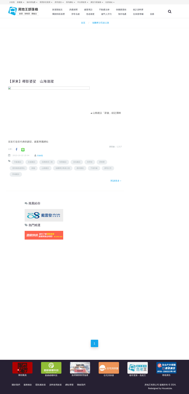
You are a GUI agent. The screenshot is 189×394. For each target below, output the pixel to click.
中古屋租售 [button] (82, 2)
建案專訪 (88, 9)
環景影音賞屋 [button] (45, 2)
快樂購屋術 (121, 9)
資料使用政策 (55, 385)
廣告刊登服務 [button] (96, 2)
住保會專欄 (138, 14)
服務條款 (28, 385)
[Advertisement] (94, 48)
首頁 (82, 23)
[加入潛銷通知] (44, 235)
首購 (152, 14)
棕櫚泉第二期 (47, 162)
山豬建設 (45, 168)
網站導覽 (69, 385)
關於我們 (16, 385)
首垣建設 (76, 162)
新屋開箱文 (57, 9)
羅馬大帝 (107, 168)
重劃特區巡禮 (58, 14)
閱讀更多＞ (116, 181)
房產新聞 (73, 9)
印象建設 (17, 162)
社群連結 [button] (109, 2)
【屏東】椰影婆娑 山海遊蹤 (31, 81)
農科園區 (80, 168)
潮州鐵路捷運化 (18, 168)
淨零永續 (75, 14)
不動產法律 (104, 9)
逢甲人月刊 (106, 14)
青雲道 (89, 162)
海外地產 (122, 14)
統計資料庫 (138, 9)
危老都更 (90, 14)
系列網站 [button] (70, 2)
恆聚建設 (62, 162)
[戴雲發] (44, 215)
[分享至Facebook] (16, 149)
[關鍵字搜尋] (169, 11)
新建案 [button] (20, 2)
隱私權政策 (40, 385)
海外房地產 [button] (31, 2)
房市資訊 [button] (58, 2)
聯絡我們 (81, 385)
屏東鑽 (102, 162)
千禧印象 (94, 168)
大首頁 (12, 2)
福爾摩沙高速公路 (63, 168)
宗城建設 (15, 174)
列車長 (40, 156)
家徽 (33, 168)
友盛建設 (31, 162)
